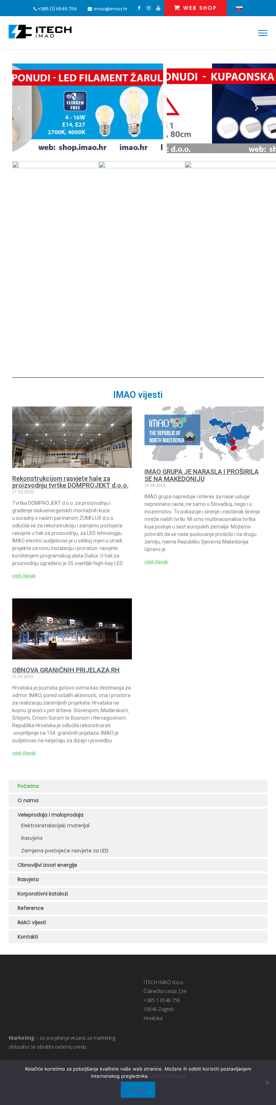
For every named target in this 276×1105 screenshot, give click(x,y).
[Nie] (267, 1082)
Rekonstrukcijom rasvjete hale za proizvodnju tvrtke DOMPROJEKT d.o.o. (70, 482)
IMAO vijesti (32, 922)
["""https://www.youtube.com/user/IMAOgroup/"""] (158, 8)
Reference (31, 908)
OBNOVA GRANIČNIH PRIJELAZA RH (66, 670)
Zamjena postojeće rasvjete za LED (65, 850)
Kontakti (28, 936)
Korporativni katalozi (43, 893)
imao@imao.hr (110, 9)
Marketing (21, 1037)
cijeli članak (24, 575)
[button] (19, 108)
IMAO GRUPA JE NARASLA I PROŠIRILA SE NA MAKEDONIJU (201, 475)
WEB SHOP (199, 7)
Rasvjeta (31, 838)
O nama (28, 800)
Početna (28, 786)
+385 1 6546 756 (161, 1000)
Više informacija (167, 1076)
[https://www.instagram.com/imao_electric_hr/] (148, 8)
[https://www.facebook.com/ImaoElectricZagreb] (139, 8)
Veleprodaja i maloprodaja (51, 814)
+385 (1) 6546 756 (57, 9)
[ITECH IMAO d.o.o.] (40, 31)
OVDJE (138, 1089)
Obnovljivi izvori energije (47, 865)
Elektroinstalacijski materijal (55, 825)
